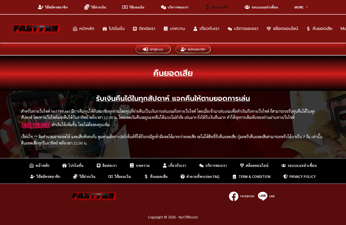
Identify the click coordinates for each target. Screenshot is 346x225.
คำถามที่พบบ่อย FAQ (202, 176)
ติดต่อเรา (147, 28)
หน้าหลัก (86, 28)
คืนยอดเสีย (220, 7)
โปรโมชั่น (117, 28)
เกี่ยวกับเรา (209, 28)
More (298, 7)
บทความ (177, 28)
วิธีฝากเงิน (98, 7)
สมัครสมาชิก (196, 49)
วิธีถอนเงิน (136, 7)
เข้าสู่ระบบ (156, 49)
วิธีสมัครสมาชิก (56, 7)
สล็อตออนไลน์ (285, 28)
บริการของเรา (178, 7)
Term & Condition (254, 176)
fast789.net (36, 124)
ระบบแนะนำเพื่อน (264, 7)
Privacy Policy (302, 176)
